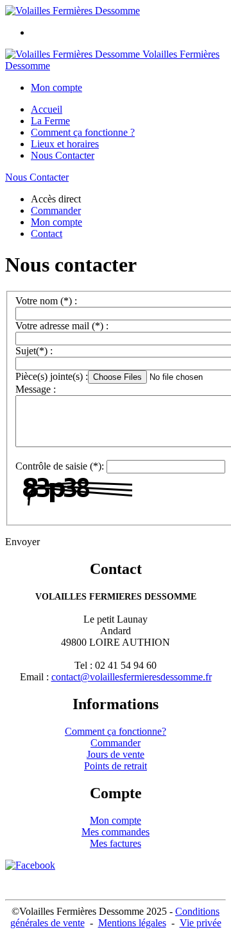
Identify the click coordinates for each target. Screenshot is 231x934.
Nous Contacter (62, 155)
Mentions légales (132, 922)
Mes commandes (115, 831)
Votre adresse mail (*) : (61, 325)
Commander (115, 742)
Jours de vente (115, 754)
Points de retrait (115, 765)
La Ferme (50, 120)
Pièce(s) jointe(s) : (51, 376)
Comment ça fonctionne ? (83, 132)
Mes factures (115, 843)
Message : (35, 389)
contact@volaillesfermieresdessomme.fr (131, 676)
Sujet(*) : (34, 350)
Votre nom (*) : (46, 300)
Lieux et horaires (65, 143)
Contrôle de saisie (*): (59, 466)
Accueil (46, 109)
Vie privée (200, 922)
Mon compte (115, 820)
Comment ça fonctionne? (115, 731)
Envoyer (22, 541)
